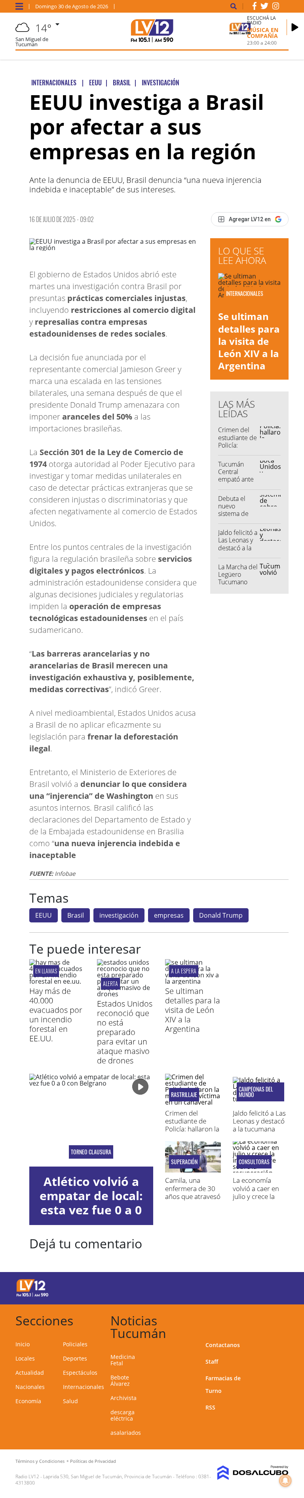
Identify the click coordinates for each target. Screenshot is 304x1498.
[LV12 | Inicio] (280, 1319)
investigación (119, 915)
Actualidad (29, 1372)
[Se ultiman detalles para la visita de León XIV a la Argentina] (193, 981)
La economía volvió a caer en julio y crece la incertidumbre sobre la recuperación (256, 1200)
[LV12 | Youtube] (274, 1287)
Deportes (75, 1358)
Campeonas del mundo (256, 1091)
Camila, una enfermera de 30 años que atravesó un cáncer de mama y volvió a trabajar (192, 1200)
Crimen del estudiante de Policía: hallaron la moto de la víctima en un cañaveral (192, 1129)
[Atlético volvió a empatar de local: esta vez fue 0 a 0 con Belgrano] (91, 1120)
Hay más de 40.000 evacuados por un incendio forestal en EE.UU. (55, 1015)
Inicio (22, 1344)
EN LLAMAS (46, 971)
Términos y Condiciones (40, 1461)
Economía (28, 1401)
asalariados (125, 1432)
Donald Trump (221, 915)
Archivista (123, 1398)
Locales (25, 1358)
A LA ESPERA (183, 971)
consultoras (254, 1162)
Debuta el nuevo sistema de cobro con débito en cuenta (233, 517)
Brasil (75, 915)
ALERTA (110, 983)
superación (184, 1162)
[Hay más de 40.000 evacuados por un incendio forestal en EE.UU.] (57, 981)
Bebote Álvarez (120, 1380)
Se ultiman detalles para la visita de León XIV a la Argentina (249, 341)
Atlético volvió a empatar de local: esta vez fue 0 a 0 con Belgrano (91, 1202)
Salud (70, 1401)
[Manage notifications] (285, 1480)
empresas (169, 915)
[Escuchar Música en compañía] (295, 27)
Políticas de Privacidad (93, 1461)
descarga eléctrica (122, 1415)
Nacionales (30, 1387)
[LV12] (32, 1295)
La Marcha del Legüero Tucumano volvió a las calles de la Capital (238, 586)
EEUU (43, 915)
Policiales (75, 1344)
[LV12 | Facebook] (254, 7)
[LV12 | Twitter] (264, 7)
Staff (211, 1361)
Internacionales (83, 1387)
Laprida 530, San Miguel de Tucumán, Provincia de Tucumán (107, 1476)
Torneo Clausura (91, 1152)
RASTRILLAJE (184, 1094)
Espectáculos (80, 1372)
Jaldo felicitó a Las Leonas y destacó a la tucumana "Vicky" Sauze (237, 547)
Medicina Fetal (122, 1360)
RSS (210, 1407)
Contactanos (222, 1345)
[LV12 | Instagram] (275, 7)
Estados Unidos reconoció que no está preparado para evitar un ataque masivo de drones (124, 1032)
